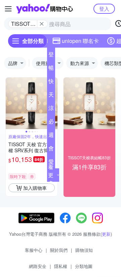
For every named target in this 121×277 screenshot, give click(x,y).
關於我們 (59, 250)
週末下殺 (51, 136)
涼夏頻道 (51, 109)
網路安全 (37, 266)
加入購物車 (35, 187)
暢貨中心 (51, 69)
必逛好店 (51, 122)
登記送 (51, 55)
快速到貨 (51, 82)
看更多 (50, 175)
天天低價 (51, 96)
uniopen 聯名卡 (80, 41)
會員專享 (51, 149)
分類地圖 (83, 266)
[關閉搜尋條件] (42, 24)
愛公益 (51, 163)
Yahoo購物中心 (44, 8)
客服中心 (33, 250)
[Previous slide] (10, 103)
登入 (104, 8)
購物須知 (84, 250)
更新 (106, 234)
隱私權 (60, 266)
